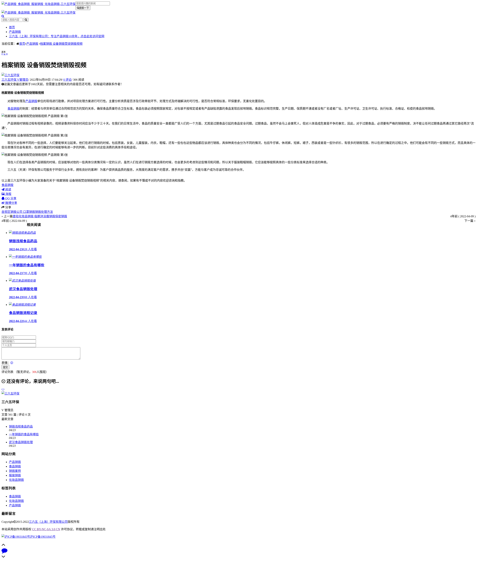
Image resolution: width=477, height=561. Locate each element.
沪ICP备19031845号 (43, 536)
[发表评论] (4, 551)
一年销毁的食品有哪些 (24, 434)
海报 (8, 194)
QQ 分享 (10, 198)
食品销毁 (13, 108)
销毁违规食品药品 (21, 426)
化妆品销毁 (16, 479)
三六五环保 (14, 79)
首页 (12, 27)
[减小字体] (2, 54)
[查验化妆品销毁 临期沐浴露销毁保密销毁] (3, 389)
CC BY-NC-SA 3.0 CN (46, 529)
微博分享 (10, 202)
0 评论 (67, 79)
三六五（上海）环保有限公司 (48, 521)
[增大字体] (6, 54)
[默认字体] (4, 54)
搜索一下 (84, 8)
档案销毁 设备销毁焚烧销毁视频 (61, 43)
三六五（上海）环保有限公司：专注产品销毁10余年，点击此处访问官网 (56, 36)
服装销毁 (15, 475)
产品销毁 (15, 31)
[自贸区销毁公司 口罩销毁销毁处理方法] (2, 389)
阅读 (7, 189)
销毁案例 (15, 470)
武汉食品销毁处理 (21, 442)
